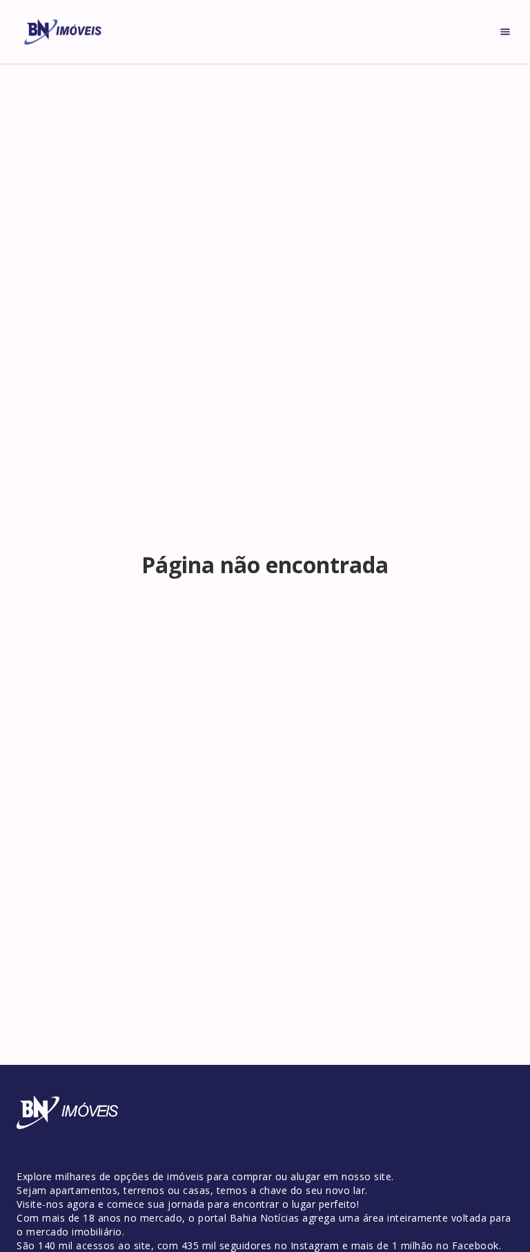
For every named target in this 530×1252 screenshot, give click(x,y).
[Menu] (505, 32)
